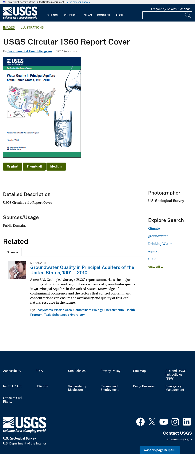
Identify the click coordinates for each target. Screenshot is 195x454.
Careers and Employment (110, 388)
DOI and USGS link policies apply (175, 374)
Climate (154, 228)
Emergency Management (174, 388)
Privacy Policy (111, 371)
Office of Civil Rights (12, 399)
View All (154, 267)
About (120, 15)
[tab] (12, 252)
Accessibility (12, 371)
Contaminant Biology (88, 310)
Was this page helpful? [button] (159, 450)
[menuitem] (52, 12)
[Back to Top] (181, 440)
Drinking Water (160, 244)
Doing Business (144, 386)
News (88, 15)
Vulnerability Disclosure (77, 388)
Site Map (139, 371)
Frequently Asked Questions (170, 9)
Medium (56, 166)
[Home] (20, 18)
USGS (152, 259)
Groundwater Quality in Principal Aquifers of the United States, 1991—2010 (82, 270)
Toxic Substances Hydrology (64, 315)
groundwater (158, 236)
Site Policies (77, 371)
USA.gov (42, 386)
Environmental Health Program (29, 51)
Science (53, 15)
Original (12, 166)
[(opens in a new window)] (140, 421)
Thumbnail (34, 166)
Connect (103, 15)
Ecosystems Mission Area (54, 310)
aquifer (153, 251)
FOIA (39, 371)
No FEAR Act (12, 386)
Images (9, 27)
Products (71, 15)
